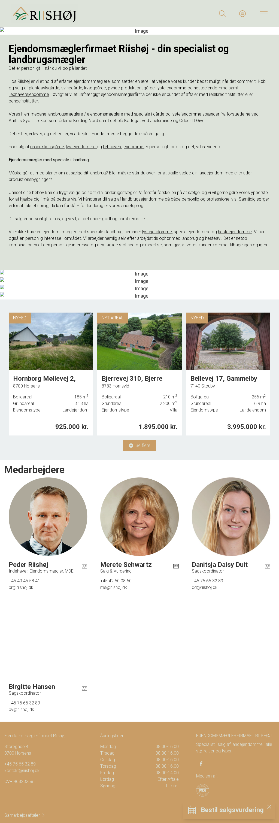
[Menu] (262, 13)
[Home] (75, 13)
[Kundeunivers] (242, 13)
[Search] (222, 13)
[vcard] (84, 567)
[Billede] (139, 273)
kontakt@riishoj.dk (22, 770)
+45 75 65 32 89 (20, 764)
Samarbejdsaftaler (22, 815)
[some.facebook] (201, 763)
